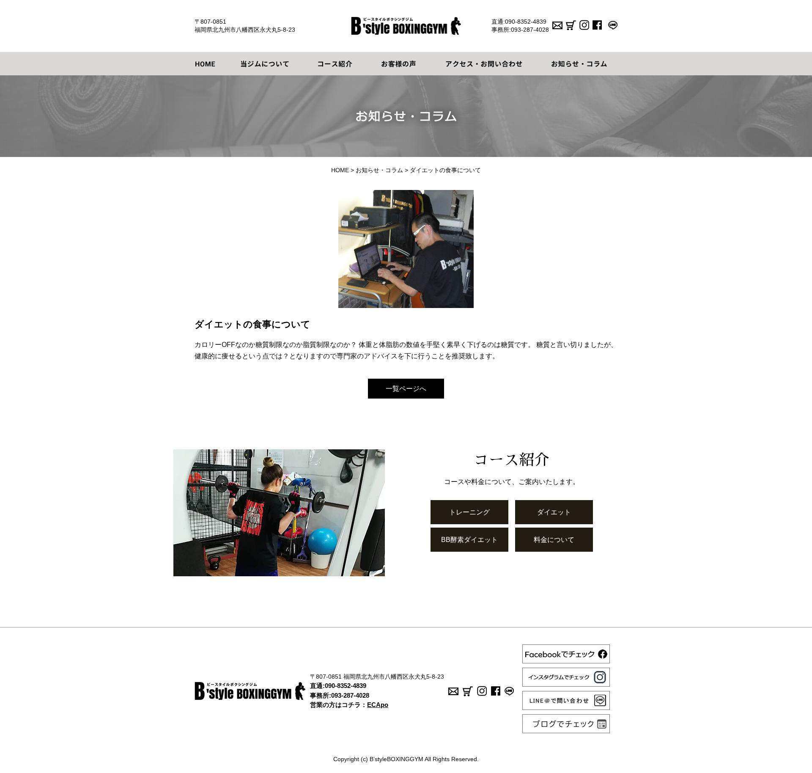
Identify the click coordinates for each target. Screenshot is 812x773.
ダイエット (554, 512)
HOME (340, 170)
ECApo (377, 704)
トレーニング (469, 512)
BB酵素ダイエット (469, 539)
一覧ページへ (406, 388)
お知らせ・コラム (379, 170)
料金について (554, 539)
